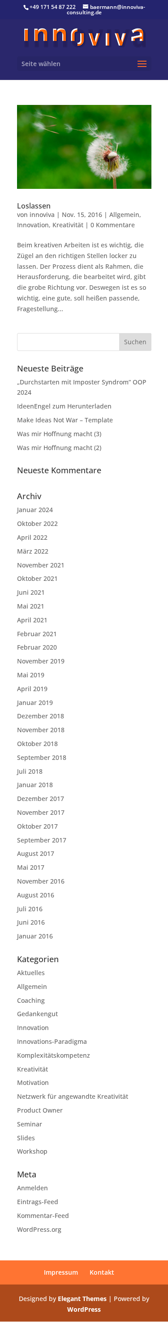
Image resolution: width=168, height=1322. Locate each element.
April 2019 (32, 688)
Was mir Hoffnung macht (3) (59, 434)
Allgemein (124, 214)
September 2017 (41, 840)
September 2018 (41, 757)
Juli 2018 (30, 771)
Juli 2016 (30, 909)
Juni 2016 (31, 922)
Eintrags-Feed (37, 1201)
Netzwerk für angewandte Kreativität (72, 1096)
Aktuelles (31, 972)
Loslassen (34, 206)
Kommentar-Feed (43, 1215)
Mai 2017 (30, 867)
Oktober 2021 (37, 578)
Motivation (33, 1082)
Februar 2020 (37, 647)
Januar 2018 (35, 784)
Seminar (29, 1124)
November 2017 (41, 812)
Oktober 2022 (37, 523)
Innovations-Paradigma (52, 1041)
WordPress (84, 1309)
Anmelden (32, 1188)
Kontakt (102, 1272)
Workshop (32, 1151)
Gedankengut (37, 1013)
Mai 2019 (30, 675)
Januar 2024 (35, 509)
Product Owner (40, 1110)
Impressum (61, 1272)
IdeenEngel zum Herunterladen (64, 406)
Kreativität (67, 225)
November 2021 (41, 565)
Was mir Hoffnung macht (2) (59, 447)
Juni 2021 (31, 592)
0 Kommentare (112, 225)
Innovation (33, 225)
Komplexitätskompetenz (53, 1055)
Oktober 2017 (37, 826)
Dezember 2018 (40, 716)
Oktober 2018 (37, 743)
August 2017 (35, 853)
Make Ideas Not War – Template (65, 420)
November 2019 (41, 661)
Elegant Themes (82, 1298)
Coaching (31, 1000)
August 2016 (35, 895)
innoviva (42, 214)
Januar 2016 (35, 936)
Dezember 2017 (40, 798)
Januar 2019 (35, 702)
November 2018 (41, 730)
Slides (26, 1138)
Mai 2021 (30, 606)
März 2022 (32, 551)
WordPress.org (39, 1229)
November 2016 (41, 881)
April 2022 (32, 537)
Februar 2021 (37, 634)
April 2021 (32, 620)
